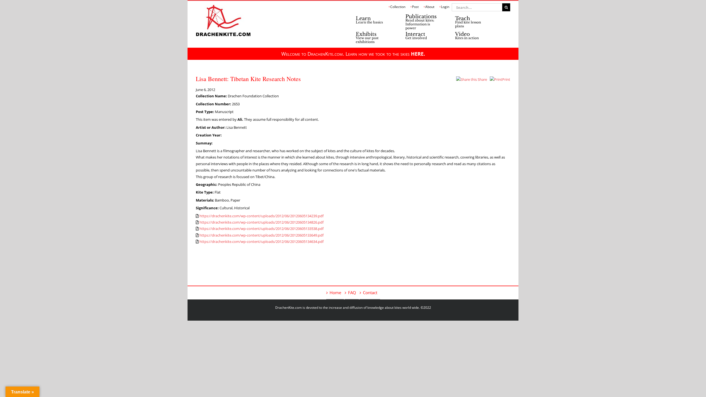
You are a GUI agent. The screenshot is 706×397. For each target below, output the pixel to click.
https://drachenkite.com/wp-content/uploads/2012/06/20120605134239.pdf (261, 215)
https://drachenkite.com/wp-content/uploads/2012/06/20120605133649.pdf (261, 235)
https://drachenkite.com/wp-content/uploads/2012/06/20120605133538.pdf (261, 228)
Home (335, 292)
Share (482, 79)
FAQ (352, 292)
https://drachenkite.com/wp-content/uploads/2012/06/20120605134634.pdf (261, 241)
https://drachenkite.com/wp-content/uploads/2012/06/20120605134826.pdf (261, 222)
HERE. (418, 53)
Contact (370, 292)
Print (506, 79)
